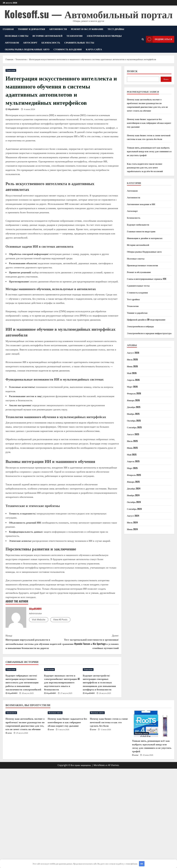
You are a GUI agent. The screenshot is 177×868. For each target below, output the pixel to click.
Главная (8, 29)
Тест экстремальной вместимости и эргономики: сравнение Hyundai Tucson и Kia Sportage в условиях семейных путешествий (90, 642)
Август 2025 (133, 434)
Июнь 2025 (132, 447)
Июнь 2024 (132, 529)
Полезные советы (16, 35)
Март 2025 (132, 468)
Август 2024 (133, 515)
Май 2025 (131, 454)
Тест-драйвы (116, 29)
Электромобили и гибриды (104, 35)
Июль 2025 (132, 440)
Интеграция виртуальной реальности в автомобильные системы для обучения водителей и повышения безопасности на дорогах (33, 642)
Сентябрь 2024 (134, 508)
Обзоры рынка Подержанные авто (27, 49)
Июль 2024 (132, 522)
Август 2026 (133, 352)
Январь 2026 (133, 400)
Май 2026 (132, 373)
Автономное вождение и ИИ (141, 204)
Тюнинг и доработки (31, 29)
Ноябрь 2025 (133, 413)
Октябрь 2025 (134, 420)
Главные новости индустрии (141, 231)
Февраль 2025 (134, 474)
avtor (10, 733)
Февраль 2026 (134, 393)
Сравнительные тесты (79, 42)
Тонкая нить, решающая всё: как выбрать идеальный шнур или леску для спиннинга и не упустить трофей (149, 151)
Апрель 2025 (133, 461)
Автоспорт (30, 42)
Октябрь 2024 (134, 502)
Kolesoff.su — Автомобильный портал (88, 13)
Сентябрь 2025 (134, 427)
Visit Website (38, 619)
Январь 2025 (133, 481)
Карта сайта (94, 49)
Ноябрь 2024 (133, 495)
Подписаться (163, 39)
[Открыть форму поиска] (143, 39)
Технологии (74, 35)
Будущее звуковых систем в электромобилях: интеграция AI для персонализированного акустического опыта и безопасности (62, 682)
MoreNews (99, 765)
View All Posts (60, 619)
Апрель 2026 (133, 379)
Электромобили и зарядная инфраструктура (149, 333)
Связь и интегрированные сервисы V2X (146, 278)
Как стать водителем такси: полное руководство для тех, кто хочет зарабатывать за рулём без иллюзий (145, 167)
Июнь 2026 (132, 366)
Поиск (132, 71)
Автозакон (12, 42)
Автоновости (58, 29)
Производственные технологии (142, 265)
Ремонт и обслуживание (87, 29)
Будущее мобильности (138, 224)
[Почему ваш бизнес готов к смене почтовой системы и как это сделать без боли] (109, 713)
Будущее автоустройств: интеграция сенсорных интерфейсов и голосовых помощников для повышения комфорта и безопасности (99, 682)
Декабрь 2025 (133, 407)
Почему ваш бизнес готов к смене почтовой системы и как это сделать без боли (109, 722)
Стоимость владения (68, 49)
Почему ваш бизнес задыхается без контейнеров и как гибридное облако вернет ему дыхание (149, 122)
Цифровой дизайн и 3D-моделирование (146, 319)
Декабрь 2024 (133, 488)
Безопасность (50, 42)
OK (141, 863)
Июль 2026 (132, 359)
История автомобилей (47, 35)
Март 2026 (132, 386)
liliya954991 (13, 109)
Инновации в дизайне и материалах (144, 238)
